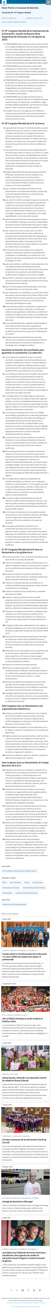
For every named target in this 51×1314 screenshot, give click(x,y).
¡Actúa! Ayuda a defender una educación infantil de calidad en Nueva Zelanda (25, 1070)
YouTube (22, 1290)
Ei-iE (3, 3)
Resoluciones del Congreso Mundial (14, 21)
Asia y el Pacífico (15, 882)
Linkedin (39, 1290)
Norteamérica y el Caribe (11, 888)
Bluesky (34, 1290)
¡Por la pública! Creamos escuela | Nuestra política (19, 871)
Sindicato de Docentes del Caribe (27, 893)
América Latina (38, 882)
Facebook (11, 1290)
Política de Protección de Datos (29, 1306)
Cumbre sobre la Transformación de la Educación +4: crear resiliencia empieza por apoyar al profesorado (25, 948)
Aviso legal (15, 1306)
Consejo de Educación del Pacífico (34, 888)
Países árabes (7, 893)
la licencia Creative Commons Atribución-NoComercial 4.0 (25, 1303)
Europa (27, 882)
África (5, 882)
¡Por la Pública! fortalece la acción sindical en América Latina (25, 1010)
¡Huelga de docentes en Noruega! (25, 1188)
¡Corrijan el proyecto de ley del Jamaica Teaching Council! (25, 1132)
